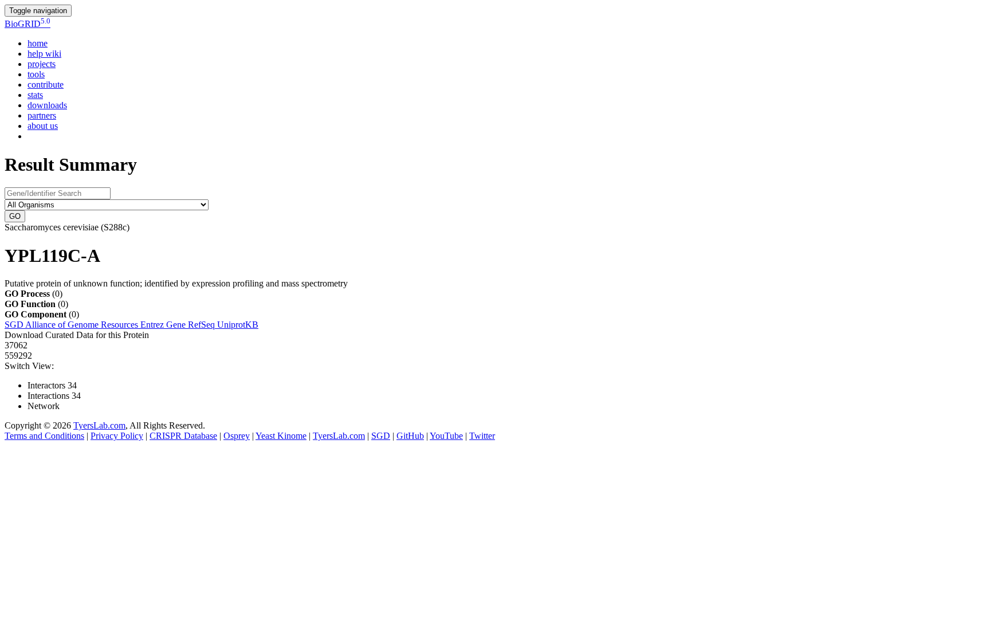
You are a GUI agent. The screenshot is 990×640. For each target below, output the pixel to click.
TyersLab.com (99, 425)
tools (36, 74)
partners (42, 115)
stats (35, 95)
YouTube (446, 436)
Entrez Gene (164, 324)
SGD (15, 324)
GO (15, 216)
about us (43, 126)
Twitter (482, 436)
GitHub (410, 436)
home (38, 43)
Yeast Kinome (281, 436)
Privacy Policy (117, 436)
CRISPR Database (183, 436)
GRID (27, 24)
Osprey (236, 436)
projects (42, 64)
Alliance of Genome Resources (82, 324)
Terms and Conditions (44, 436)
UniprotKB (237, 324)
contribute (46, 84)
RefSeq (202, 324)
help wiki (44, 53)
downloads (47, 105)
